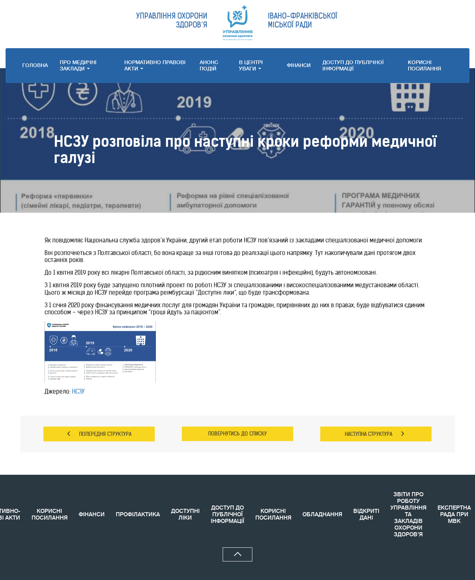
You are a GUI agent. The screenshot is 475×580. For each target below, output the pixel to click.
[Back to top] (237, 554)
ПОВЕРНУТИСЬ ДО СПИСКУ (237, 433)
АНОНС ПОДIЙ (209, 65)
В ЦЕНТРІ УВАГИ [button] (251, 65)
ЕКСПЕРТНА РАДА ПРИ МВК (454, 514)
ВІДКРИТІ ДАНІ (366, 514)
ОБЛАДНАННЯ (322, 514)
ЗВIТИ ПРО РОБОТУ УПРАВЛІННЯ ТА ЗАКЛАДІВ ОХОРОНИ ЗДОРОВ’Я (408, 514)
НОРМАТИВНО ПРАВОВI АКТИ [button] (155, 65)
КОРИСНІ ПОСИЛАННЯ (50, 514)
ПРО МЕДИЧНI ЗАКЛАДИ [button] (78, 65)
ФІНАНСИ (299, 65)
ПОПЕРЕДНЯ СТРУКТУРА (105, 434)
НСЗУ (78, 391)
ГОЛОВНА (35, 65)
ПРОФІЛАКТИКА (138, 514)
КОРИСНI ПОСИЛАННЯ (424, 65)
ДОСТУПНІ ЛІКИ (185, 514)
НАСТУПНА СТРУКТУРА (368, 434)
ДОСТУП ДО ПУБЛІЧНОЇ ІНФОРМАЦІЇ (353, 65)
